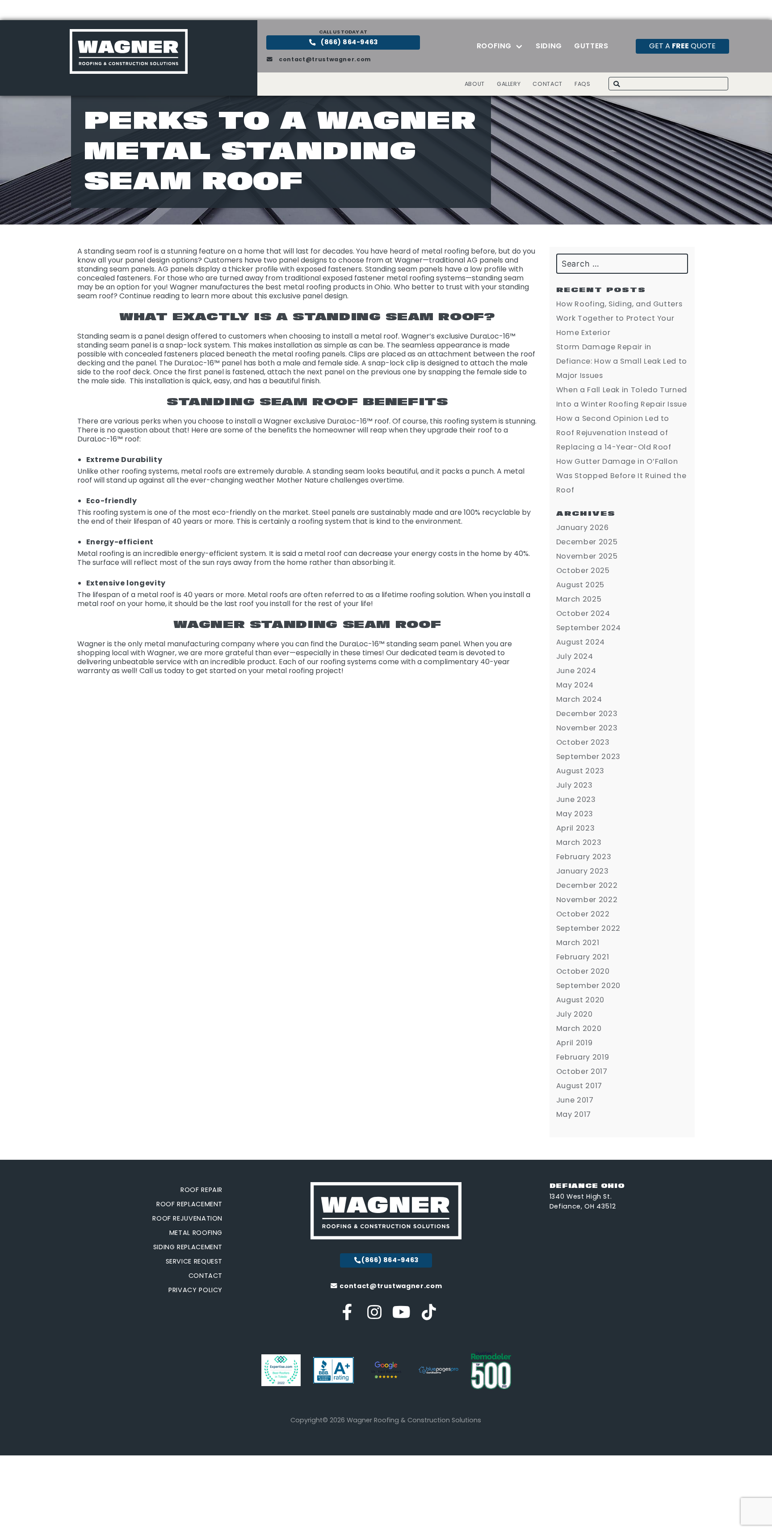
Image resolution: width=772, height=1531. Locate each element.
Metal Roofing (195, 1232)
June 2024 (576, 671)
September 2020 (588, 985)
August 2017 (579, 1086)
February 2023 (583, 857)
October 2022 (583, 914)
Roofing (494, 46)
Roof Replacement (189, 1204)
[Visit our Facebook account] (348, 1315)
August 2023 (580, 771)
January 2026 (582, 527)
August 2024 (580, 642)
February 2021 (582, 957)
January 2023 (582, 871)
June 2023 (576, 799)
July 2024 (574, 656)
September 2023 (588, 756)
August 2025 (580, 585)
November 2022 (586, 900)
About (475, 84)
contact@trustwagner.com (324, 59)
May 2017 (573, 1114)
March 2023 (578, 842)
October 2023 (583, 742)
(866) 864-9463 (349, 42)
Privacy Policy (195, 1289)
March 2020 (578, 1028)
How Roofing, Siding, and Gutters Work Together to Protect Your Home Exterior (619, 318)
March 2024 (579, 699)
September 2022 (588, 928)
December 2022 (586, 885)
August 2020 (580, 1000)
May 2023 (574, 814)
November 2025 (586, 556)
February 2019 (582, 1057)
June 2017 (575, 1100)
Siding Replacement (188, 1247)
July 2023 (574, 785)
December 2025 (586, 542)
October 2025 (583, 570)
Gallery (508, 84)
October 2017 (582, 1071)
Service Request (194, 1261)
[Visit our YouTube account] (402, 1315)
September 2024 (588, 628)
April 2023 (575, 828)
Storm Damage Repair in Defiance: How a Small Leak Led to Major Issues (621, 361)
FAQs (583, 84)
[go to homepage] (129, 71)
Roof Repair (201, 1189)
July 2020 (574, 1014)
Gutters (591, 46)
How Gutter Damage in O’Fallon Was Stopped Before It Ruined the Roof (621, 475)
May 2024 (575, 685)
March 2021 (577, 942)
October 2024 (583, 613)
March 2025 (578, 599)
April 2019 (574, 1043)
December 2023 (586, 713)
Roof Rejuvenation (187, 1218)
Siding (549, 46)
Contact (547, 84)
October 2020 (583, 971)
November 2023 (586, 728)
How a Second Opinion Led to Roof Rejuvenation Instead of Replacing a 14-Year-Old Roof (613, 432)
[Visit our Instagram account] (375, 1315)
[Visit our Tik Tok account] (429, 1315)
